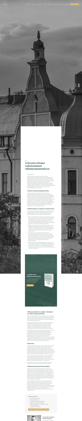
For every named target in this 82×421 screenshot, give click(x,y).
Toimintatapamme (56, 4)
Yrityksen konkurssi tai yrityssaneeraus (38, 401)
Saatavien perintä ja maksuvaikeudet (37, 402)
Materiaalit (63, 4)
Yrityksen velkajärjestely (35, 399)
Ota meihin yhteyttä (74, 4)
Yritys (67, 4)
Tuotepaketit (40, 4)
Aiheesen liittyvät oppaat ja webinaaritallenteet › (38, 409)
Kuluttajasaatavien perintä (35, 398)
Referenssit (50, 4)
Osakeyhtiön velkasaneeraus (36, 406)
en (78, 1)
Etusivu (29, 4)
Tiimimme (45, 4)
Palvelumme (34, 4)
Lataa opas (30, 285)
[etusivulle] (5, 3)
